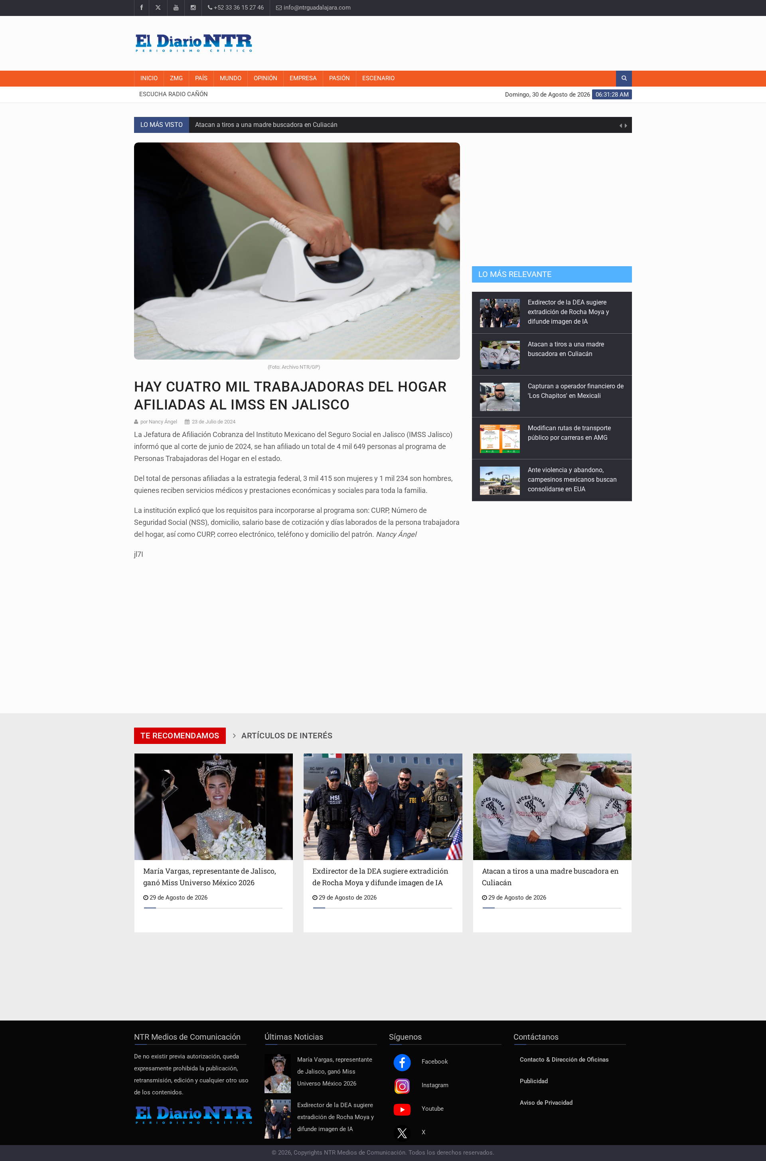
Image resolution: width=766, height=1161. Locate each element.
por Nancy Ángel (158, 422)
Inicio (149, 78)
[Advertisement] (487, 42)
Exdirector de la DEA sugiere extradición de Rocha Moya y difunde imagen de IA (335, 1117)
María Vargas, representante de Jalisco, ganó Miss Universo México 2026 (334, 1071)
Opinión (265, 78)
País (201, 78)
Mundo (230, 78)
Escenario (378, 78)
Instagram (435, 1085)
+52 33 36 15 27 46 (238, 7)
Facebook (435, 1061)
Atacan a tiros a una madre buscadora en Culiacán (266, 125)
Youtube (433, 1109)
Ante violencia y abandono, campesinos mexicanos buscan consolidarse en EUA (572, 444)
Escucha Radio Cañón (173, 94)
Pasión (339, 78)
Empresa (303, 78)
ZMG (176, 78)
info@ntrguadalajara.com (316, 7)
